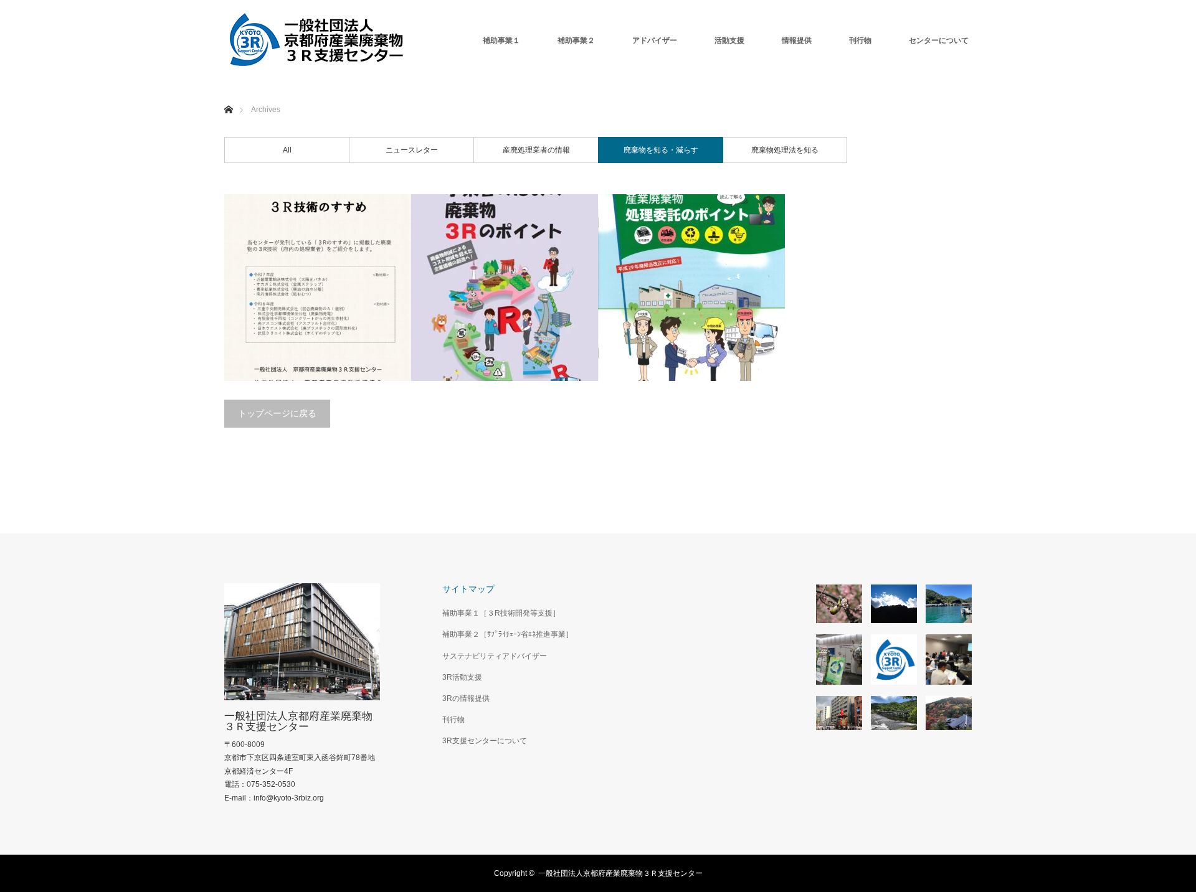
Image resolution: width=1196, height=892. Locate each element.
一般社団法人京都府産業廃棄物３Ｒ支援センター (298, 721)
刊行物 (860, 40)
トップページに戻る (277, 413)
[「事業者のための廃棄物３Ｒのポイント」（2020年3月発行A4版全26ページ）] (504, 287)
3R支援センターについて (484, 740)
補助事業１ (501, 40)
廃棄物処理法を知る (785, 150)
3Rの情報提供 (466, 698)
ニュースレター (412, 150)
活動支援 (729, 40)
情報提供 (797, 40)
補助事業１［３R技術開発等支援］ (501, 613)
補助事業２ (576, 40)
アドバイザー (654, 40)
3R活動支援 (462, 677)
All (287, 150)
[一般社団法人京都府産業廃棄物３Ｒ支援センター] (317, 40)
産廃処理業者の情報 (536, 150)
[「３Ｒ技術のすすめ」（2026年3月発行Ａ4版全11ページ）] (317, 287)
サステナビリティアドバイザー (494, 656)
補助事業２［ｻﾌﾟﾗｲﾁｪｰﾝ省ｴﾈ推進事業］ (507, 634)
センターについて (939, 40)
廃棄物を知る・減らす (661, 150)
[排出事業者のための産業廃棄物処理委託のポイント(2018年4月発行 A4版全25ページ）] (691, 287)
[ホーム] (228, 95)
